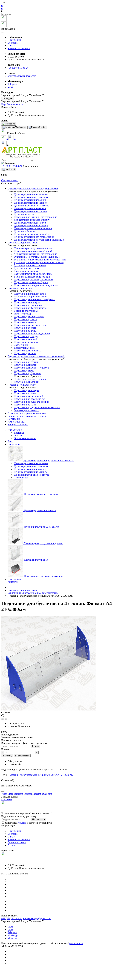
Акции (11, 845)
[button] (60, 11)
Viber (10, 926)
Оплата (11, 45)
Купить (35, 746)
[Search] (32, 160)
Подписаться (38, 819)
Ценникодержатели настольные (31, 463)
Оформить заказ (9, 180)
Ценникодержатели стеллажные (31, 466)
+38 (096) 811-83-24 (18, 67)
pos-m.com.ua (76, 943)
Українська (20, 127)
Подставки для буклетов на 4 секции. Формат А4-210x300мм (40, 775)
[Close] (10, 14)
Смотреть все (21, 477)
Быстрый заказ (22, 756)
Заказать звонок (31, 166)
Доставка (12, 42)
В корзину (7, 756)
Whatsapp (12, 935)
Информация (15, 430)
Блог (10, 441)
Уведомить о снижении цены (17, 737)
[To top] (2, 791)
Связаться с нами (17, 842)
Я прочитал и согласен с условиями (28, 822)
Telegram (12, 932)
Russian (42, 127)
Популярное (14, 444)
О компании (14, 40)
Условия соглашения (19, 48)
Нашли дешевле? (10, 734)
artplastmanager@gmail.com (22, 76)
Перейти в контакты (12, 104)
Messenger (13, 938)
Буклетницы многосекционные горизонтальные (34, 593)
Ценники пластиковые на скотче (31, 474)
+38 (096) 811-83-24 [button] (11, 918)
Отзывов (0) (14, 764)
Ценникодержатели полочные (30, 469)
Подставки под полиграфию (23, 590)
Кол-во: (5, 749)
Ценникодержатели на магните (30, 472)
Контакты (13, 581)
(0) (2, 715)
